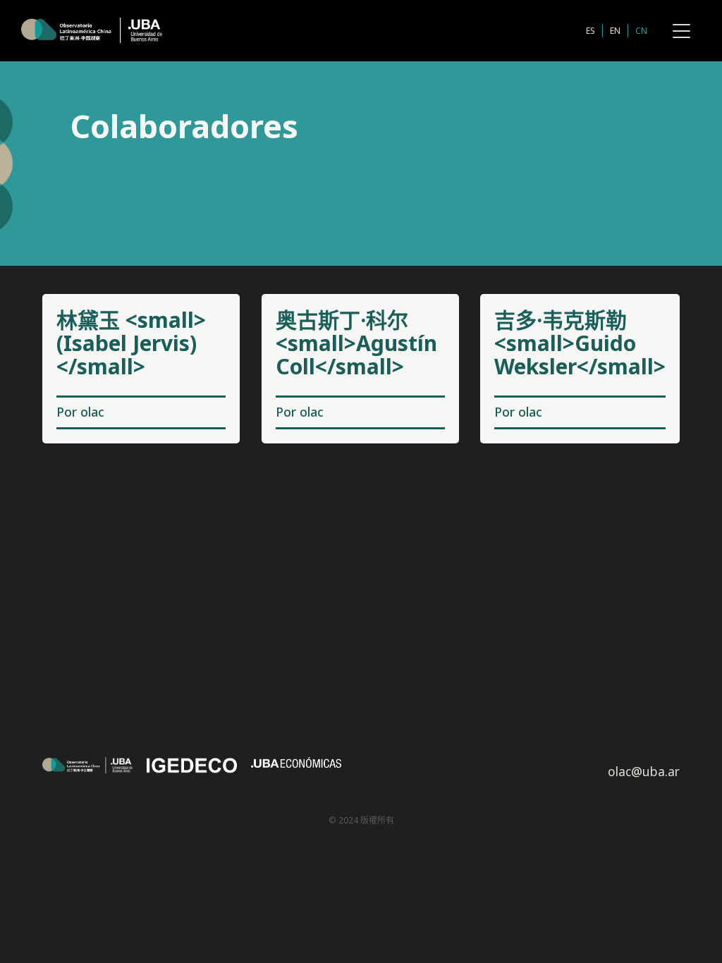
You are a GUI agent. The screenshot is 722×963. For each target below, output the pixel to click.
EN (615, 31)
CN (641, 31)
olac (92, 411)
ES (590, 31)
